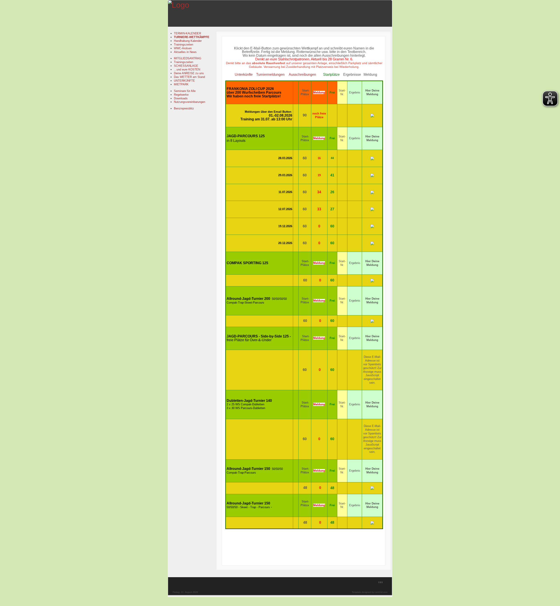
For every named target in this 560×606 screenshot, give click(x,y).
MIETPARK (181, 84)
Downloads (181, 98)
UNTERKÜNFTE (184, 80)
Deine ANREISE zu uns (189, 73)
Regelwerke (181, 94)
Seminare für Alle (185, 91)
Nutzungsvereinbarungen (189, 102)
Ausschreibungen (302, 74)
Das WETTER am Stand (189, 77)
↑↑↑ (380, 582)
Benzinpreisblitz (184, 108)
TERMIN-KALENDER (187, 33)
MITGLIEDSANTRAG (187, 58)
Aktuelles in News (185, 52)
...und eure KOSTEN (187, 69)
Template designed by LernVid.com (369, 592)
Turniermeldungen (270, 74)
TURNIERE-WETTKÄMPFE (191, 37)
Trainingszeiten (183, 44)
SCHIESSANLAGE (186, 65)
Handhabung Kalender (188, 40)
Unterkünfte (243, 74)
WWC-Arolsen (183, 48)
